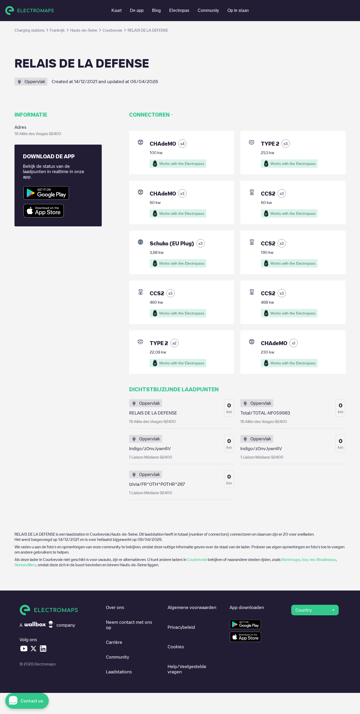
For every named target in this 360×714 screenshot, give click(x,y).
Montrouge (290, 559)
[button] (315, 610)
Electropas (179, 10)
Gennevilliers (25, 565)
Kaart (116, 10)
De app (137, 10)
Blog (156, 10)
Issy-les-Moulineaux (319, 559)
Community (208, 10)
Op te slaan (238, 10)
